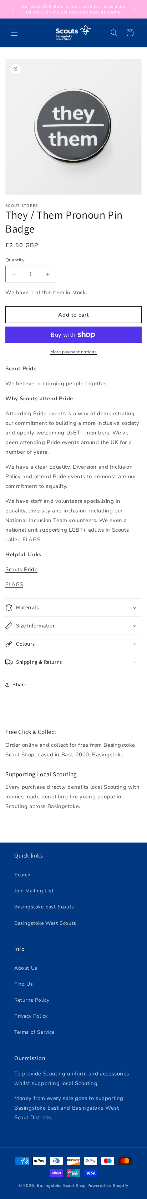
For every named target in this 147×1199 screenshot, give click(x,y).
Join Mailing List (34, 890)
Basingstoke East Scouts (44, 906)
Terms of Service (34, 1032)
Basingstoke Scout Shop (61, 1185)
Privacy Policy (30, 1016)
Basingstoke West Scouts (45, 923)
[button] (14, 33)
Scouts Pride (21, 569)
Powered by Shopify (108, 1185)
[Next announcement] (134, 9)
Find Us (23, 984)
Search (22, 874)
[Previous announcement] (13, 9)
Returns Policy (31, 1000)
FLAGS (14, 584)
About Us (25, 968)
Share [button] (19, 684)
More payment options (73, 352)
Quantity (15, 260)
